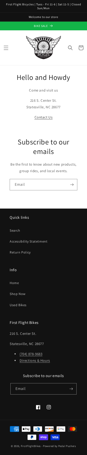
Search (15, 230)
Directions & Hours (35, 360)
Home (14, 283)
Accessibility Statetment (28, 241)
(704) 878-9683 (31, 354)
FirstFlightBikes (31, 446)
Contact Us (44, 117)
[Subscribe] (71, 184)
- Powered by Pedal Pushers (59, 446)
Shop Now (18, 294)
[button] (6, 47)
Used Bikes (18, 305)
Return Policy (20, 252)
